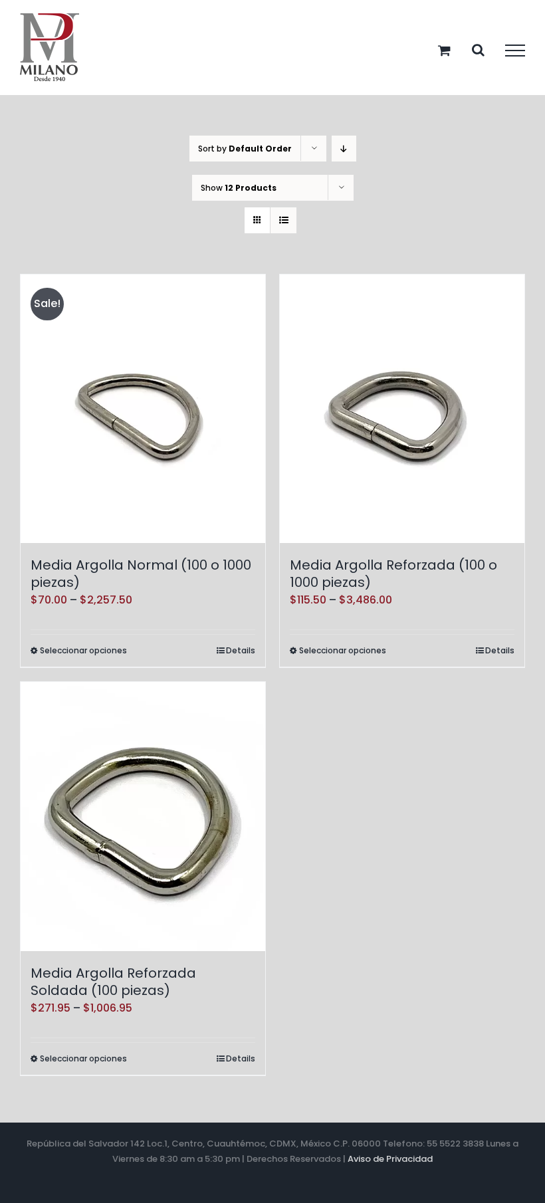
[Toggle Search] (478, 49)
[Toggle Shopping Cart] (444, 50)
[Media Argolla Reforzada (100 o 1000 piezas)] (402, 409)
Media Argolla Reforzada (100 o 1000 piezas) (393, 574)
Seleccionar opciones (83, 650)
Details (240, 650)
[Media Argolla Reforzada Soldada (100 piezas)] (143, 816)
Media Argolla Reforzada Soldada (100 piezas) (113, 982)
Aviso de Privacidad (390, 1158)
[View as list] (283, 220)
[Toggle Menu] (515, 50)
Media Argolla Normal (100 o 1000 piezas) (141, 574)
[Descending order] (344, 148)
